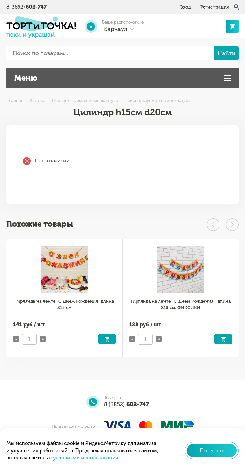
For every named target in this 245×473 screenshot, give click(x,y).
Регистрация (214, 7)
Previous (213, 224)
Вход (185, 7)
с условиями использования (83, 458)
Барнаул (115, 29)
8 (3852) (26, 7)
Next (232, 224)
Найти (226, 53)
